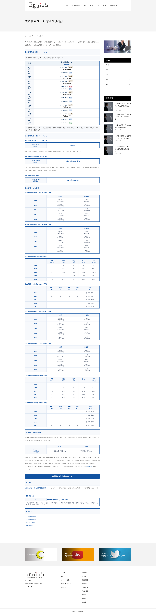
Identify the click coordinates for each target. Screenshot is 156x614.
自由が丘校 (85, 587)
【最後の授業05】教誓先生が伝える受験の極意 (123, 137)
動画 (98, 5)
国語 (107, 74)
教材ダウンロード (66, 583)
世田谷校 (67, 64)
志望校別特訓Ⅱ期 (41, 488)
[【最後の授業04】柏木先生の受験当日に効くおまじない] (108, 150)
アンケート (109, 65)
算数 (107, 70)
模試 (91, 5)
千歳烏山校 (85, 591)
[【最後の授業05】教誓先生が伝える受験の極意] (108, 139)
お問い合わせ (113, 5)
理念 (62, 576)
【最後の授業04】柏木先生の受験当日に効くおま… (123, 149)
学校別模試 (29, 525)
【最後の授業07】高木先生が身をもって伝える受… (123, 117)
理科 (107, 79)
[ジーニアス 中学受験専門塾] (38, 5)
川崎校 (84, 598)
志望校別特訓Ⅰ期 (30, 488)
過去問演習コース (66, 62)
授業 (67, 5)
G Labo (63, 572)
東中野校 (84, 572)
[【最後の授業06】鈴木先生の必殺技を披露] (108, 128)
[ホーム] (25, 36)
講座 (85, 5)
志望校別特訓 (76, 5)
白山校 (84, 602)
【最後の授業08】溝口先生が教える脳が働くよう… (123, 106)
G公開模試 (89, 466)
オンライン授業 (65, 580)
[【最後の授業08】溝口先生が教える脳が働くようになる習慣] (108, 106)
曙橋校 (84, 594)
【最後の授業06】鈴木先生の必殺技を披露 (123, 126)
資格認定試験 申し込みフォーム (63, 476)
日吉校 (84, 576)
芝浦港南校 (85, 580)
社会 (107, 84)
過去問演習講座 (30, 522)
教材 (104, 5)
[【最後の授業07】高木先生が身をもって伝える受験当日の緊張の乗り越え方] (108, 117)
